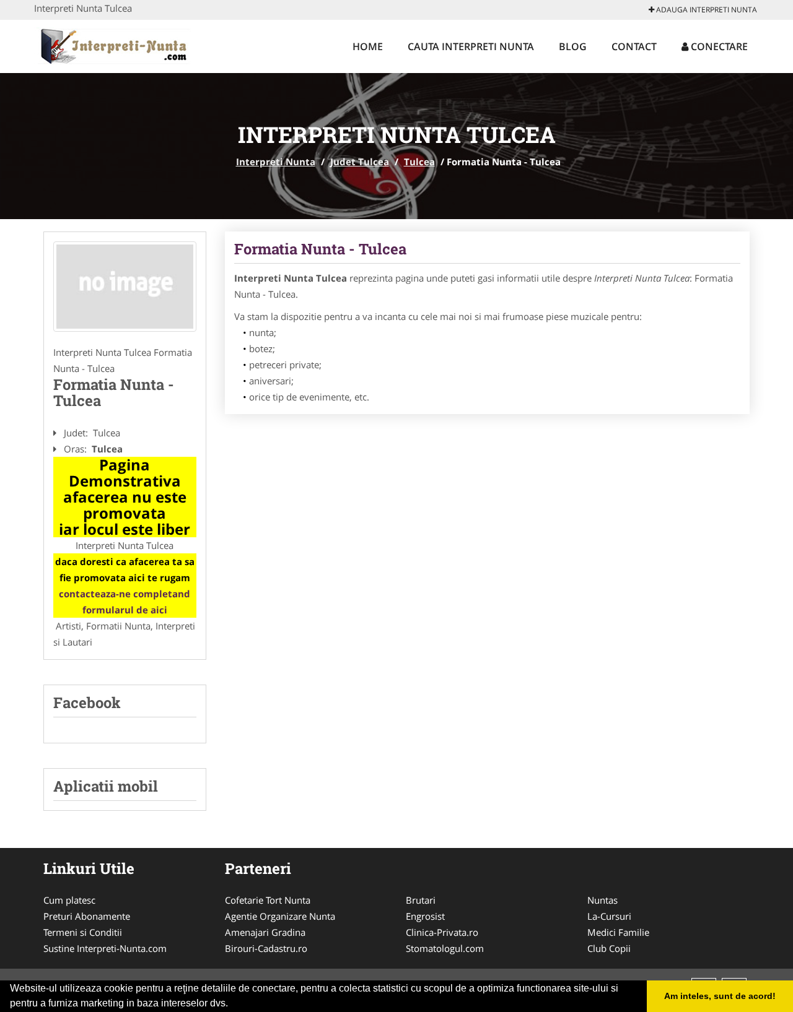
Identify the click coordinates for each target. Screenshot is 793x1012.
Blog (573, 46)
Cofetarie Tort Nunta (267, 900)
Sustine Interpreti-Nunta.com (105, 948)
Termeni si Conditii (82, 932)
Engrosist (425, 916)
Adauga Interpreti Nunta (705, 9)
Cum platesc (69, 900)
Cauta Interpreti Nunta (471, 46)
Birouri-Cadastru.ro (266, 948)
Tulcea (419, 161)
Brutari (421, 900)
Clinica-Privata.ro (442, 932)
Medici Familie (618, 932)
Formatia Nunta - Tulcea (320, 249)
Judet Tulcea (359, 161)
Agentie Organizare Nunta (280, 916)
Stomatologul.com (445, 948)
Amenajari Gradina (265, 932)
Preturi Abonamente (86, 916)
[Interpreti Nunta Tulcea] (124, 286)
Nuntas (602, 900)
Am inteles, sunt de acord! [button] (720, 996)
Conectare (718, 46)
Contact (634, 46)
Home (368, 46)
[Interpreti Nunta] (115, 44)
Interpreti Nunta (275, 161)
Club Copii (609, 948)
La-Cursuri (609, 916)
